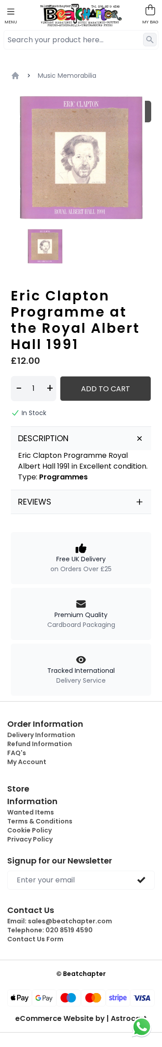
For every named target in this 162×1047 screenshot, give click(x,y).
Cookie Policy (29, 830)
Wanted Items (30, 812)
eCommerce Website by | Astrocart (81, 1018)
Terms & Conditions (39, 821)
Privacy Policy (30, 839)
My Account (26, 761)
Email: (59, 921)
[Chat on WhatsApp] (141, 1027)
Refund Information (39, 743)
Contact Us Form (35, 939)
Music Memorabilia (67, 75)
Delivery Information (41, 734)
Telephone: (50, 930)
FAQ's (16, 752)
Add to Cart (105, 389)
